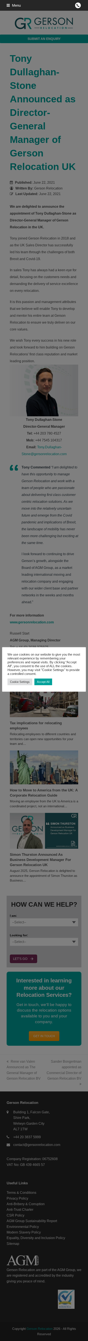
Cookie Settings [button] (20, 681)
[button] (14, 5)
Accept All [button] (43, 681)
